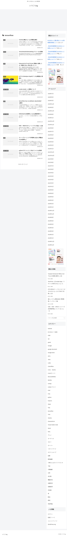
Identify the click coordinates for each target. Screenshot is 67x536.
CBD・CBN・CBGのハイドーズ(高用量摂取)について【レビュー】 (56, 309)
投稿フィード (51, 517)
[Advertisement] (33, 20)
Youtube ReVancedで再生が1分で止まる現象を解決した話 (56, 275)
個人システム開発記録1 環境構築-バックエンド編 (56, 300)
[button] (64, 318)
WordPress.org (52, 524)
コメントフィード (52, 521)
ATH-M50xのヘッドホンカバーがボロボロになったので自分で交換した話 (56, 291)
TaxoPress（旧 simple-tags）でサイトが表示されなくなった (56, 282)
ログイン (50, 514)
